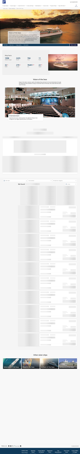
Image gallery (19, 45)
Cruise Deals (5, 5)
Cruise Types (13, 5)
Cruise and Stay (29, 5)
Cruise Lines (45, 5)
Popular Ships (53, 5)
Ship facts (11, 45)
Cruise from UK (21, 5)
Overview (5, 45)
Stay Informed (61, 5)
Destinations (38, 5)
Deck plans (26, 45)
